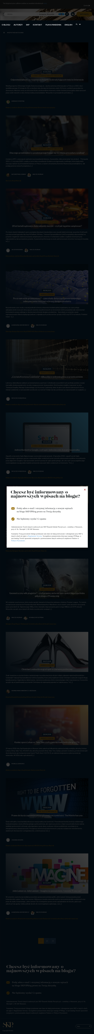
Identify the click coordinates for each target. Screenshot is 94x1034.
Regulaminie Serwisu (35, 536)
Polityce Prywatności (18, 541)
